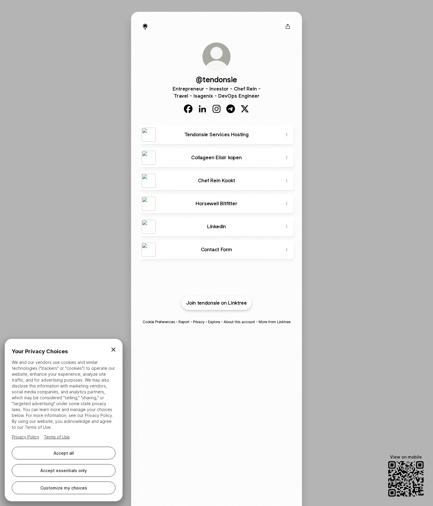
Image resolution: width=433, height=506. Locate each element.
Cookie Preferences (159, 321)
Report (184, 321)
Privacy (198, 321)
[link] (188, 109)
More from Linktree (274, 321)
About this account (239, 321)
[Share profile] (288, 26)
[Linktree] (145, 26)
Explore (214, 321)
